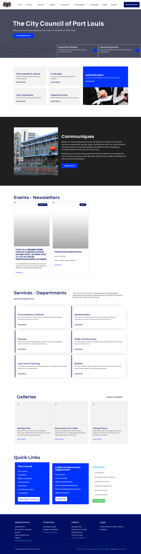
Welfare (18, 538)
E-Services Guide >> (50, 532)
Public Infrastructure (22, 535)
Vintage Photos (77, 532)
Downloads (95, 5)
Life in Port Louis (77, 535)
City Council (22, 471)
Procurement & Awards (23, 529)
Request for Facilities (50, 529)
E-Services (65, 5)
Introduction (60, 474)
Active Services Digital (101, 549)
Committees (23, 493)
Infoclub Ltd (122, 549)
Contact (114, 5)
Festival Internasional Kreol (68, 251)
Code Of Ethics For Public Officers (111, 527)
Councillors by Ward (25, 489)
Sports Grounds (100, 490)
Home (20, 5)
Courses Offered (101, 495)
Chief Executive (24, 482)
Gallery (52, 5)
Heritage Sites (76, 527)
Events (104, 5)
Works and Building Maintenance (68, 489)
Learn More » (19, 272)
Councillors (22, 486)
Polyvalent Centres (102, 481)
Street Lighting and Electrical (66, 485)
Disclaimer (103, 529)
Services (41, 5)
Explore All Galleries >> (79, 538)
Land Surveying (61, 478)
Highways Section (62, 493)
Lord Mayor (22, 475)
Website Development (84, 549)
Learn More (21, 439)
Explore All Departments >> (24, 541)
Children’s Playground (103, 486)
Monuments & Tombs (79, 529)
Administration (20, 527)
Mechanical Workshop (64, 482)
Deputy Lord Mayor (25, 478)
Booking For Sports (49, 527)
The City (29, 5)
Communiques (80, 5)
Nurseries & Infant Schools (104, 477)
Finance (17, 532)
